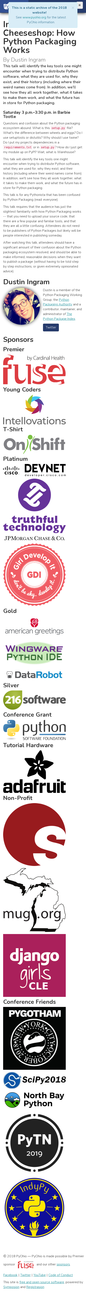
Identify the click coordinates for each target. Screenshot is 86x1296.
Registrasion (35, 1287)
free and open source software (41, 1282)
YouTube (39, 1275)
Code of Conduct (60, 1275)
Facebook (10, 1275)
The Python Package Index (59, 316)
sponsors (63, 1264)
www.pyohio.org (34, 17)
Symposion (11, 1287)
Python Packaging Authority (57, 302)
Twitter (51, 327)
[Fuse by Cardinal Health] (26, 1264)
